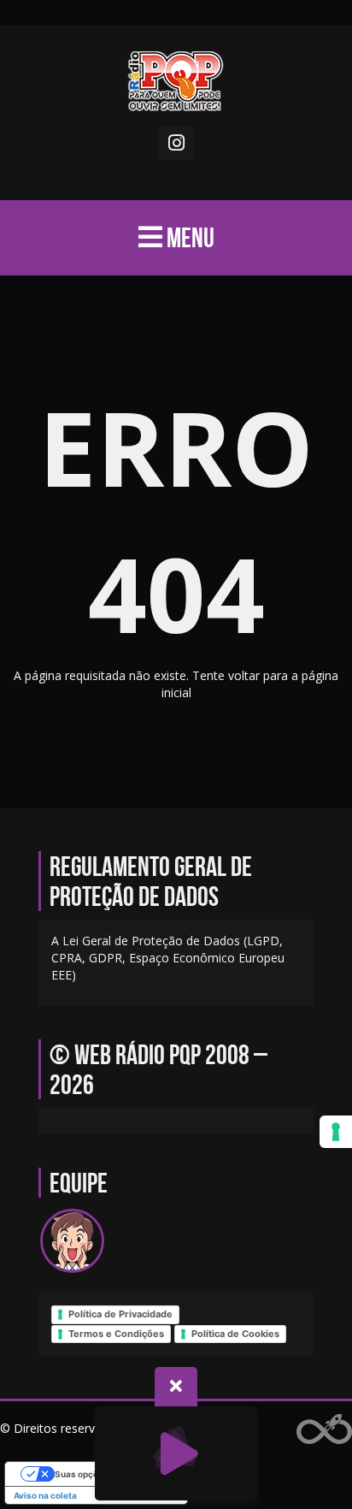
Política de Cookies (235, 1334)
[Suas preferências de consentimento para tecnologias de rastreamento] (336, 1131)
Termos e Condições (116, 1334)
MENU (188, 237)
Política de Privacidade (120, 1314)
